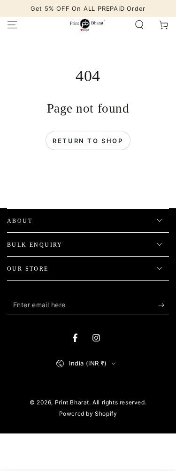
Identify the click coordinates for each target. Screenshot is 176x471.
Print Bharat (72, 402)
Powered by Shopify (88, 413)
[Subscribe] (163, 305)
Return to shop (88, 140)
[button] (139, 25)
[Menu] (12, 25)
